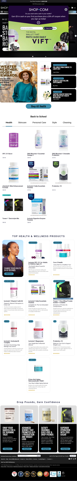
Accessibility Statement (14, 459)
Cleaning (67, 122)
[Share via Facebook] (71, 459)
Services (35, 459)
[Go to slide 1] (32, 56)
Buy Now (55, 85)
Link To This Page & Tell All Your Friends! (59, 456)
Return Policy (26, 466)
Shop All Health (38, 106)
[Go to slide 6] (43, 56)
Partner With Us (29, 459)
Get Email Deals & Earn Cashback (9, 456)
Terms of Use (10, 466)
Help (7, 459)
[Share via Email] (69, 459)
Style (54, 122)
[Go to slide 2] (34, 56)
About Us (3, 459)
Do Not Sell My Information (44, 466)
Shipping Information (34, 466)
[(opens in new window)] (61, 474)
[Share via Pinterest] (75, 459)
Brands (6, 12)
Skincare (22, 122)
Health (9, 122)
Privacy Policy (3, 466)
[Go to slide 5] (41, 56)
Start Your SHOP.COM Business (8, 462)
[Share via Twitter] (73, 459)
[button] (42, 459)
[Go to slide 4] (39, 56)
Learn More (56, 72)
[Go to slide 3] (36, 56)
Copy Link (73, 455)
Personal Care (39, 122)
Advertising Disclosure (18, 466)
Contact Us (22, 459)
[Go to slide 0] (30, 56)
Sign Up (38, 455)
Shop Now (8, 449)
